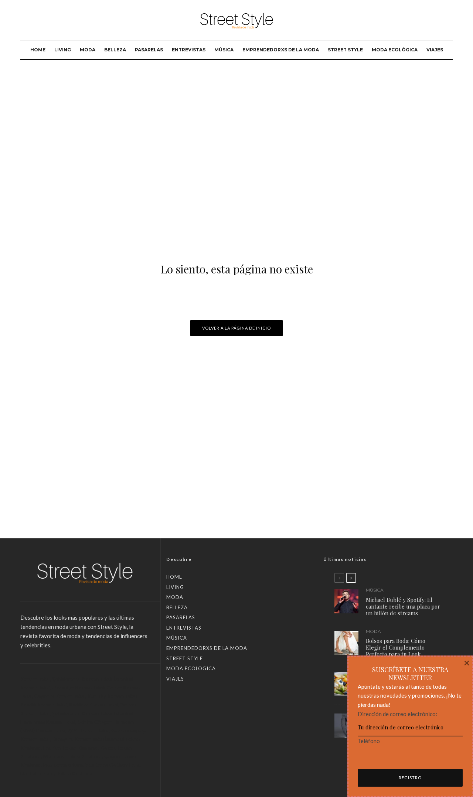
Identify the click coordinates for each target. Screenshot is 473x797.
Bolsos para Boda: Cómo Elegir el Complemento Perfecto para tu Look (395, 648)
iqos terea (96, 765)
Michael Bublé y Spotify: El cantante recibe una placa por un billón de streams (403, 606)
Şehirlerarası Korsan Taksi (82, 679)
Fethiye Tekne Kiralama (70, 748)
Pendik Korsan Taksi (43, 704)
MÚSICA (224, 49)
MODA (87, 49)
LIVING (62, 49)
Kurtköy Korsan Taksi (112, 696)
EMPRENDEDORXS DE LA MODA (280, 49)
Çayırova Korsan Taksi (59, 696)
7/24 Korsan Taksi (88, 730)
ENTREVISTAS (188, 49)
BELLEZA (115, 49)
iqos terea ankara (63, 765)
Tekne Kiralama (74, 773)
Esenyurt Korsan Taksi (78, 739)
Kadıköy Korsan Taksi (93, 704)
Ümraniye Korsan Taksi (78, 687)
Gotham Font (124, 765)
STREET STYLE (345, 49)
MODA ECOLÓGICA (395, 49)
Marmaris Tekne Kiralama (72, 756)
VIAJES (434, 49)
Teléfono (369, 741)
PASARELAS (149, 49)
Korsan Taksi (35, 679)
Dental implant (37, 773)
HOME (37, 49)
